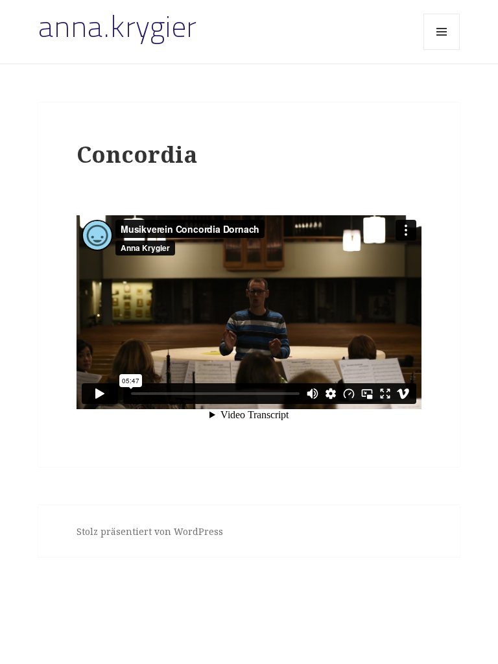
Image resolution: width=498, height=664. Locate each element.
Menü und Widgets (442, 49)
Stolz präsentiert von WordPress (150, 531)
